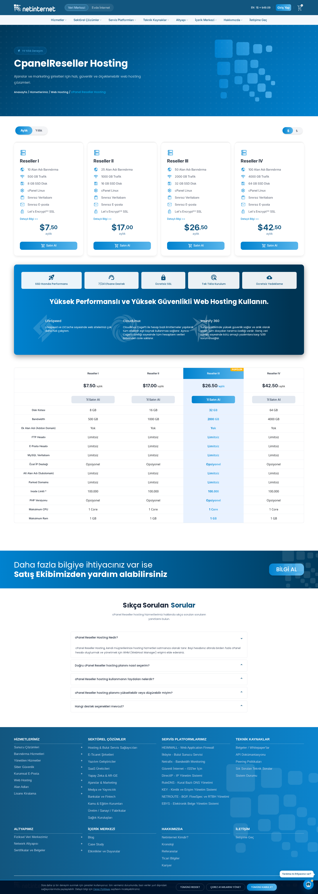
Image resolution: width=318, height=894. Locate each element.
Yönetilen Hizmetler (48, 760)
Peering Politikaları (249, 761)
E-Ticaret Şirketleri (101, 754)
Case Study (96, 844)
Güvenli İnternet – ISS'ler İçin (182, 768)
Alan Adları (48, 787)
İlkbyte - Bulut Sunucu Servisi (182, 754)
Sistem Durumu (246, 775)
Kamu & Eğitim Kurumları (105, 803)
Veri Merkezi (76, 7)
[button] (159, 637)
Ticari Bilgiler (171, 858)
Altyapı (181, 20)
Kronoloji (168, 844)
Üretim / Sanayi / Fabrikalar (107, 810)
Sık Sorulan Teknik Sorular (254, 768)
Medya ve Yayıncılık (102, 789)
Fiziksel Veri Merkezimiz (48, 837)
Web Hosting (48, 780)
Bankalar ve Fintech (101, 796)
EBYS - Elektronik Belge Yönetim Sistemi (190, 803)
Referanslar (170, 851)
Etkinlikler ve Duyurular (104, 851)
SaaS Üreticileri (98, 768)
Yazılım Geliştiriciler (102, 761)
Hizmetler (57, 20)
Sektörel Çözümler (86, 20)
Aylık (24, 130)
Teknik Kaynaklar (155, 20)
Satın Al (50, 245)
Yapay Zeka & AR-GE (103, 775)
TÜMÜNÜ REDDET (190, 887)
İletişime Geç (258, 20)
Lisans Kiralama (48, 793)
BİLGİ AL (286, 569)
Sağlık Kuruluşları (100, 817)
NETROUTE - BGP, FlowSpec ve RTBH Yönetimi (195, 796)
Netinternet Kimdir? (175, 837)
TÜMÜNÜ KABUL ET (262, 887)
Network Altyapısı (48, 843)
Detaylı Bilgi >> (29, 218)
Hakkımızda (232, 20)
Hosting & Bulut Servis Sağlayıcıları (112, 747)
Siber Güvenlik (48, 767)
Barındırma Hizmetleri (48, 754)
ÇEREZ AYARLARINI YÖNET (225, 887)
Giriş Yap (283, 7)
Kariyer (167, 865)
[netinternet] (34, 8)
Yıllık (38, 130)
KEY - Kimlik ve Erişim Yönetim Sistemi (189, 789)
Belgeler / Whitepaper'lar (252, 747)
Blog (91, 837)
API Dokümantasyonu (251, 754)
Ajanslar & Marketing (102, 782)
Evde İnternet (101, 7)
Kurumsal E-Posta (48, 773)
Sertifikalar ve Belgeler (48, 850)
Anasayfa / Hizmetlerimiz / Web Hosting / (42, 92)
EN (252, 7)
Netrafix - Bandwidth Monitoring (183, 761)
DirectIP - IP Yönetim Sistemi (182, 775)
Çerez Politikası (101, 889)
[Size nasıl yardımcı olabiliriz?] (308, 884)
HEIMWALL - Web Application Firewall (188, 747)
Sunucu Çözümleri (48, 747)
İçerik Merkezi (204, 20)
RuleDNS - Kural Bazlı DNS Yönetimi (187, 782)
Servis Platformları (121, 20)
